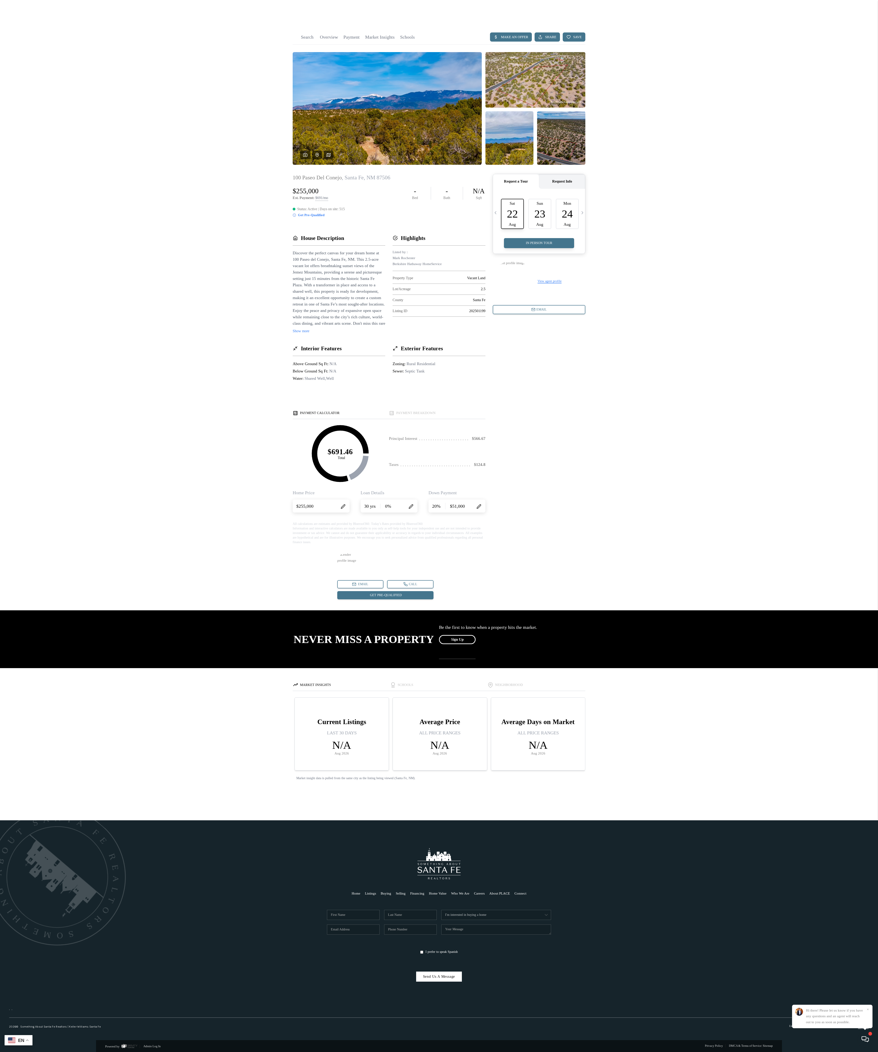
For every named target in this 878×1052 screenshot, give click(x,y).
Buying (386, 893)
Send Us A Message (439, 976)
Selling (401, 893)
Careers (479, 893)
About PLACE (499, 893)
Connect (520, 893)
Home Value (438, 893)
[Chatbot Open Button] (865, 1039)
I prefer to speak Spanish (442, 952)
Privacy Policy (714, 1045)
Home (356, 893)
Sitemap (768, 1045)
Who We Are (460, 893)
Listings (370, 893)
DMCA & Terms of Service (745, 1045)
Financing (417, 893)
